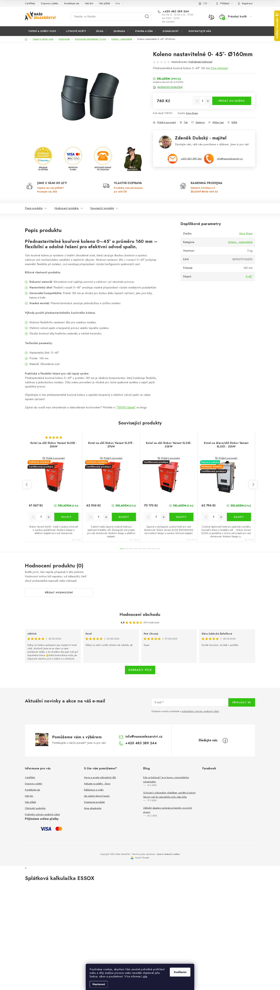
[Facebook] (225, 740)
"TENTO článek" (126, 407)
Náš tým (89, 3)
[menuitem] (44, 31)
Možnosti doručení (170, 87)
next (253, 484)
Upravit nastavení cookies (168, 854)
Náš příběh (104, 3)
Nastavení (99, 984)
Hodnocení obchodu (140, 614)
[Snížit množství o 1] (197, 101)
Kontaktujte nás (71, 3)
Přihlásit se (241, 702)
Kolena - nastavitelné (240, 242)
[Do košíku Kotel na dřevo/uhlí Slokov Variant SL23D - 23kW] (239, 517)
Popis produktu (34, 208)
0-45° (249, 276)
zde (145, 976)
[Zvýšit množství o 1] (208, 101)
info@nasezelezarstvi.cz (230, 158)
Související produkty (102, 208)
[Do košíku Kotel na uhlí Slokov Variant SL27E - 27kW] (124, 517)
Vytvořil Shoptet (142, 857)
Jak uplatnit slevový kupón (97, 796)
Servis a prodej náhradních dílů (100, 777)
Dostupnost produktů (94, 802)
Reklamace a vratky (94, 789)
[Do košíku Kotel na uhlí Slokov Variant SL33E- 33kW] (181, 517)
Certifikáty (30, 3)
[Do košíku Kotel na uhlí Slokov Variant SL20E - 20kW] (66, 517)
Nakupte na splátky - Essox (97, 783)
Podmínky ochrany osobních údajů (42, 814)
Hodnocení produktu (66, 208)
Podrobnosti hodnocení (200, 61)
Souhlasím (180, 972)
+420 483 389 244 (175, 11)
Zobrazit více (140, 670)
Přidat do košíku (232, 100)
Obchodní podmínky (35, 808)
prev (27, 484)
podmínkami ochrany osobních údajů (200, 711)
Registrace (247, 3)
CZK (205, 3)
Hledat (147, 16)
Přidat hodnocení (59, 592)
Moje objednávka (92, 808)
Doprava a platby (49, 3)
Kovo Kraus (192, 113)
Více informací (219, 68)
